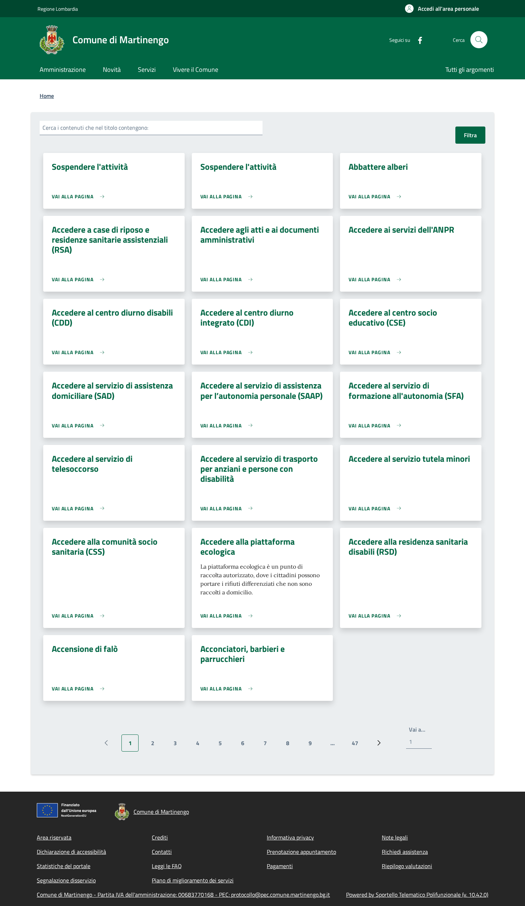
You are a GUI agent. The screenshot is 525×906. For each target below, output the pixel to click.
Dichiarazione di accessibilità (71, 851)
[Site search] (479, 39)
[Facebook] (417, 39)
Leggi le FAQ (167, 866)
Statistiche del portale (63, 866)
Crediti (160, 837)
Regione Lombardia (58, 9)
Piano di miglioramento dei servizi (193, 880)
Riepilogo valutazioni (407, 866)
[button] (442, 8)
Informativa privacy (290, 837)
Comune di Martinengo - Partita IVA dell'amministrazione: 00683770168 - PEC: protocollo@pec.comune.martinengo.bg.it (183, 894)
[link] (80, 196)
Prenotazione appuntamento (301, 851)
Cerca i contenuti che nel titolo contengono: (95, 127)
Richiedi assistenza (405, 851)
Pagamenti (280, 866)
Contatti (162, 851)
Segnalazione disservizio (66, 880)
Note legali (395, 837)
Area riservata (54, 837)
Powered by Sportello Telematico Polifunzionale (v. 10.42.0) (417, 894)
